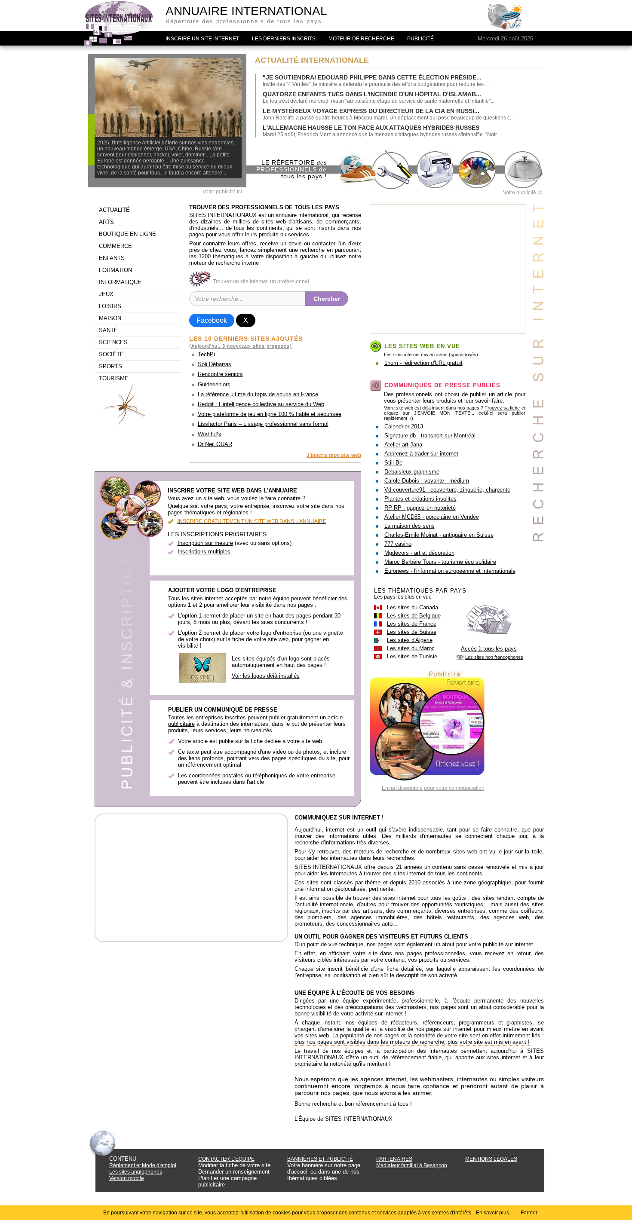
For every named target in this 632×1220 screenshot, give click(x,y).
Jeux (106, 294)
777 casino (397, 544)
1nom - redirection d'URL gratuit (423, 363)
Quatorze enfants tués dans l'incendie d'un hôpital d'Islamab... (372, 94)
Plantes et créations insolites (420, 498)
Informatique (120, 282)
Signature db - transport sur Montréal (430, 435)
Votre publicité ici (222, 192)
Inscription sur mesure (205, 543)
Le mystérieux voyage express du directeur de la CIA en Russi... (371, 110)
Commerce (115, 246)
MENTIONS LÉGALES (491, 1159)
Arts (106, 222)
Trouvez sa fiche (502, 407)
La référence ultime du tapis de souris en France (258, 394)
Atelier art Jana (403, 444)
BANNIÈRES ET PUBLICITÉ (320, 1159)
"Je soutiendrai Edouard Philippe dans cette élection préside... (372, 77)
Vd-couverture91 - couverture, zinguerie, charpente (447, 489)
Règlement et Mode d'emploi (142, 1165)
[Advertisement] (447, 269)
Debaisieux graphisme (411, 471)
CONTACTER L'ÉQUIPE (226, 1159)
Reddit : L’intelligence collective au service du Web (261, 404)
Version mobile (126, 1178)
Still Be (393, 462)
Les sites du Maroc (411, 648)
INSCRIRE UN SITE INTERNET (202, 39)
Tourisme (114, 378)
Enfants (112, 258)
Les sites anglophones (135, 1172)
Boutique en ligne (127, 234)
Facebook (211, 320)
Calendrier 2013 (403, 426)
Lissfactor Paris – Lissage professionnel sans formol (263, 424)
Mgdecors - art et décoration (419, 553)
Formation (115, 270)
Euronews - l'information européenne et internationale (449, 571)
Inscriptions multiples (204, 551)
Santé (108, 330)
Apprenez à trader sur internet (421, 453)
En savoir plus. (493, 1213)
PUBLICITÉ (420, 39)
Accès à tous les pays (489, 648)
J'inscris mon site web (334, 455)
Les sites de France (411, 624)
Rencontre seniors (220, 374)
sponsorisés (463, 354)
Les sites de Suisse (411, 632)
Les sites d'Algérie (410, 640)
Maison (110, 318)
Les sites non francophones (494, 657)
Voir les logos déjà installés (266, 676)
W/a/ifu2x (209, 434)
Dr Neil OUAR (215, 444)
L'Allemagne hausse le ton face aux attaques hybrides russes (371, 127)
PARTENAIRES (394, 1159)
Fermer (529, 1213)
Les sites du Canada (412, 607)
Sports (110, 366)
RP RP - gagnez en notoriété (420, 508)
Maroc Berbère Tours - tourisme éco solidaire (440, 562)
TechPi (206, 354)
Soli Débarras (214, 364)
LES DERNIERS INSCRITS (284, 39)
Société (111, 354)
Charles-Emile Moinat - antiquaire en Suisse (439, 535)
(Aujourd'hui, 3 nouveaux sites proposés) (240, 346)
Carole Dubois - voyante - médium (426, 480)
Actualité (114, 210)
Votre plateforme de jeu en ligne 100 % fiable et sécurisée (269, 414)
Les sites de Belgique (414, 615)
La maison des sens (409, 526)
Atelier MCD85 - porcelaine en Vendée (431, 517)
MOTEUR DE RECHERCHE (361, 39)
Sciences (113, 342)
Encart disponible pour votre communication (433, 788)
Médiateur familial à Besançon (411, 1165)
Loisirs (110, 306)
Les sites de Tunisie (412, 656)
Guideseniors (214, 384)
